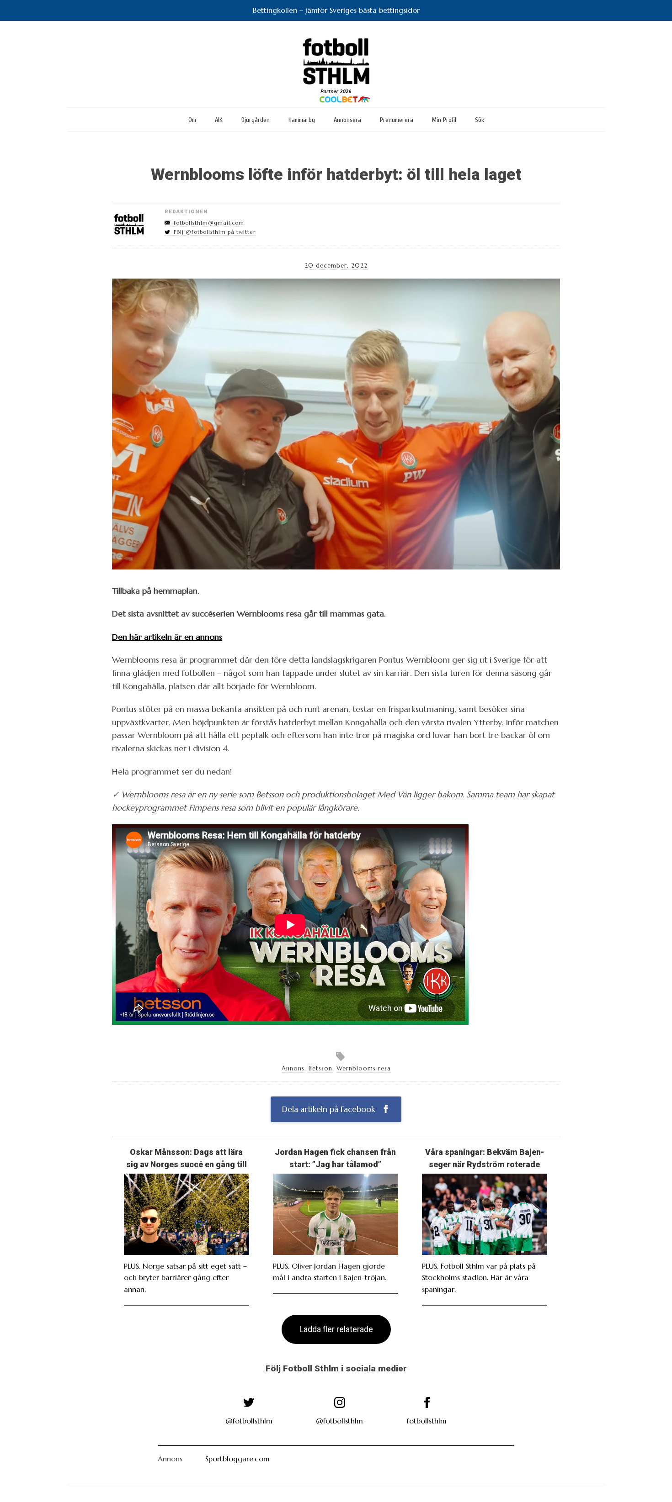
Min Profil (444, 120)
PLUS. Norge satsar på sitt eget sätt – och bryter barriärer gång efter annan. (185, 1277)
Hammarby (301, 120)
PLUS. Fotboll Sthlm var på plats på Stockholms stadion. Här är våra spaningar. (479, 1277)
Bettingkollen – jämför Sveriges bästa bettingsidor (336, 10)
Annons (293, 1068)
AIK (219, 120)
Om (192, 120)
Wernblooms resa (363, 1068)
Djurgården (255, 120)
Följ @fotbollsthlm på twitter (215, 232)
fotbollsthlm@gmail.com (209, 223)
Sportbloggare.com (237, 1458)
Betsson (320, 1068)
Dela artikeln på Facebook (329, 1109)
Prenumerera (396, 120)
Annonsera (347, 120)
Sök (479, 120)
